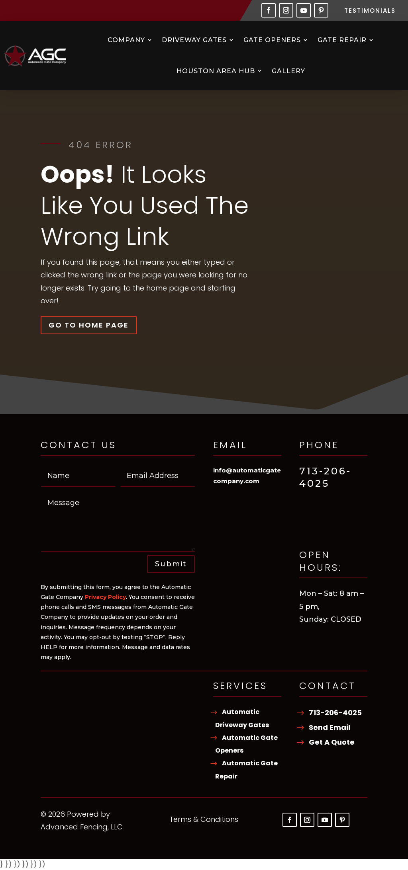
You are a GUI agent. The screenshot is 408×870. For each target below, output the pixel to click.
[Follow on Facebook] (268, 10)
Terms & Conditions (203, 820)
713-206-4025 (335, 713)
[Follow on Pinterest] (321, 10)
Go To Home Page (89, 325)
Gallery (288, 71)
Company (126, 40)
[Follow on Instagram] (286, 10)
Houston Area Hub (216, 71)
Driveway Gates (194, 40)
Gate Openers (272, 40)
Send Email (329, 727)
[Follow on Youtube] (303, 10)
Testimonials (370, 11)
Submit (171, 564)
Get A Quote (332, 742)
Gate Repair (342, 40)
